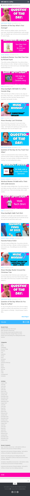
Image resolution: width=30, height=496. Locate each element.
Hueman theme (22, 488)
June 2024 (3, 426)
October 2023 (4, 440)
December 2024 (4, 416)
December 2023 (4, 436)
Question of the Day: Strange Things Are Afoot (11, 333)
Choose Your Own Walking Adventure (14, 468)
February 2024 (4, 433)
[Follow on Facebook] (23, 322)
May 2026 (3, 388)
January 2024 (4, 435)
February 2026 (4, 393)
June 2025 (3, 406)
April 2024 (3, 430)
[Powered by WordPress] (10, 488)
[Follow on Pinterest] (28, 322)
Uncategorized (4, 374)
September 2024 (5, 421)
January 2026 (4, 394)
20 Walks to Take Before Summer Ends (14, 453)
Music (2, 118)
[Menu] (28, 2)
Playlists (3, 360)
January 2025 (4, 414)
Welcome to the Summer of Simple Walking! (11, 448)
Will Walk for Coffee (7, 2)
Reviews (7, 54)
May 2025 (3, 408)
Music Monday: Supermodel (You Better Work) (11, 332)
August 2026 (4, 382)
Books (2, 54)
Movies (2, 355)
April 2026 (3, 389)
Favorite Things (5, 238)
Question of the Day (6, 23)
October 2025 (4, 399)
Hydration (3, 354)
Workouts (8, 179)
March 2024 (3, 431)
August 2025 (4, 403)
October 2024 (4, 419)
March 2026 (3, 391)
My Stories (3, 359)
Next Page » (25, 316)
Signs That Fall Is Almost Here (7, 330)
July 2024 (3, 425)
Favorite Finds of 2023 (8, 241)
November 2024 (4, 418)
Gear (2, 352)
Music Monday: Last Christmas (11, 120)
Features (12, 238)
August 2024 (4, 423)
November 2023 (4, 438)
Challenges (3, 347)
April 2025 (3, 409)
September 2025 (5, 401)
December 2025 (4, 396)
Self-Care (3, 369)
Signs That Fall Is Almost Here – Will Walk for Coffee (12, 447)
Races (2, 364)
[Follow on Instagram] (26, 322)
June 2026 (3, 386)
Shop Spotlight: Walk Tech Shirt (12, 213)
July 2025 (3, 404)
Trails (2, 372)
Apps (2, 344)
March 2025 (3, 411)
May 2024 (3, 428)
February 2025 (4, 413)
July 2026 (3, 384)
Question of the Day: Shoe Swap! (8, 328)
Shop (2, 86)
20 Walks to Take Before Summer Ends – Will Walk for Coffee (15, 461)
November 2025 (4, 398)
